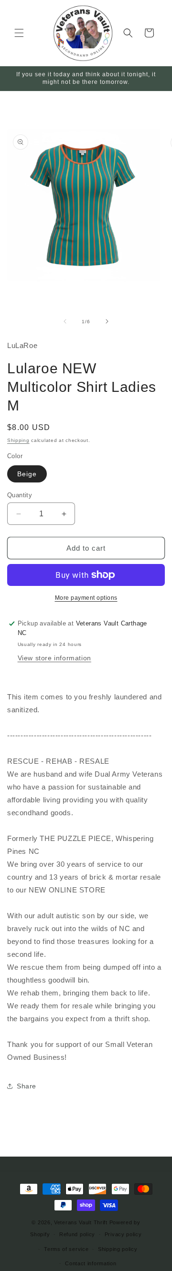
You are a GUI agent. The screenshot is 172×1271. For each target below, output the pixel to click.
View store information (54, 658)
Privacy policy (123, 1234)
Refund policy (77, 1234)
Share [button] (26, 1086)
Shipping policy (118, 1249)
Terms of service (66, 1249)
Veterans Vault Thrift (81, 1222)
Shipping (18, 440)
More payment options (86, 597)
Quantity (19, 495)
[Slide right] (107, 321)
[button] (19, 32)
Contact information (90, 1263)
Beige (27, 474)
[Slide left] (64, 321)
